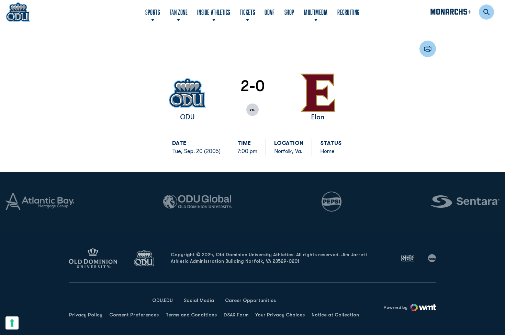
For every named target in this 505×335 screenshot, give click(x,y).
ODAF (269, 12)
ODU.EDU (162, 300)
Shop (289, 12)
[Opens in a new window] (407, 258)
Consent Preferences (134, 314)
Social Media (199, 300)
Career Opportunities (250, 300)
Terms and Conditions (191, 314)
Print (427, 49)
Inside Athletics (213, 12)
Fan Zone (179, 12)
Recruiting (348, 12)
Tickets (247, 12)
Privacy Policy (85, 314)
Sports (152, 12)
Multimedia (316, 12)
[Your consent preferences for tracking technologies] (12, 322)
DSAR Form (236, 314)
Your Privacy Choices (280, 314)
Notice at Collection (335, 314)
